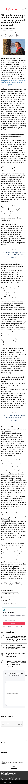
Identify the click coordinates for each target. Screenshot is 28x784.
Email (3, 742)
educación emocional (9, 597)
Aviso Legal (4, 763)
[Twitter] (6, 778)
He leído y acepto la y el (12, 762)
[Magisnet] (11, 9)
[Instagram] (16, 778)
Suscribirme (14, 623)
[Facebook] (2, 778)
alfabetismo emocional (10, 593)
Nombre (4, 752)
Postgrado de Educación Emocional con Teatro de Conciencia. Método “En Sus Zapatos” (13, 82)
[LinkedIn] (12, 778)
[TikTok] (9, 778)
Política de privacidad (17, 626)
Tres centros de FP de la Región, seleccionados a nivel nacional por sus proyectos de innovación (16, 663)
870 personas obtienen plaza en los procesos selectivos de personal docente (15, 647)
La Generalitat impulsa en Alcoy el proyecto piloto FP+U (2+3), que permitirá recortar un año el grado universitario (16, 638)
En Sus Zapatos (4, 32)
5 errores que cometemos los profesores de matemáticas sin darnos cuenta (16, 655)
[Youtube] (19, 778)
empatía (5, 600)
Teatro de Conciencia (9, 603)
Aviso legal (9, 626)
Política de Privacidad (18, 762)
